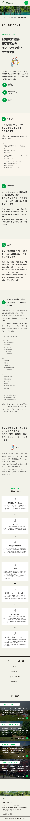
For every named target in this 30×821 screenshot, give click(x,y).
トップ (3, 17)
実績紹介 (3, 803)
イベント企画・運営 (11, 17)
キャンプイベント (9, 803)
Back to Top (15, 666)
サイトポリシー (18, 809)
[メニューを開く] (26, 3)
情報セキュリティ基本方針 (7, 813)
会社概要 (3, 809)
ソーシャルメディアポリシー (7, 810)
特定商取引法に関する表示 (7, 814)
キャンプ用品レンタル (17, 803)
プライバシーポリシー (10, 809)
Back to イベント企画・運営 (15, 661)
